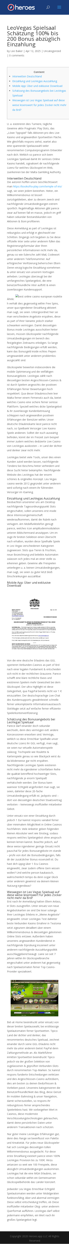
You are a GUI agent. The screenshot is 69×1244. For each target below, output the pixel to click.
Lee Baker (16, 51)
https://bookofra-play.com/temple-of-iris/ (37, 186)
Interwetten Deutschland (27, 76)
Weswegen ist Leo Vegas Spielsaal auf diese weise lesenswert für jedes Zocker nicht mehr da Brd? (39, 105)
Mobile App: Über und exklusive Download (37, 86)
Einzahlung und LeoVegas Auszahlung (34, 81)
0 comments (16, 55)
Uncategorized (52, 51)
